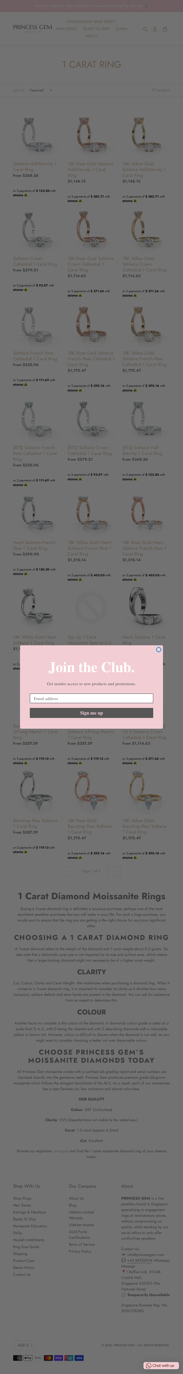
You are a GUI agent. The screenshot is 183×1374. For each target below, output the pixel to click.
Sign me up (91, 712)
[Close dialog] (158, 649)
